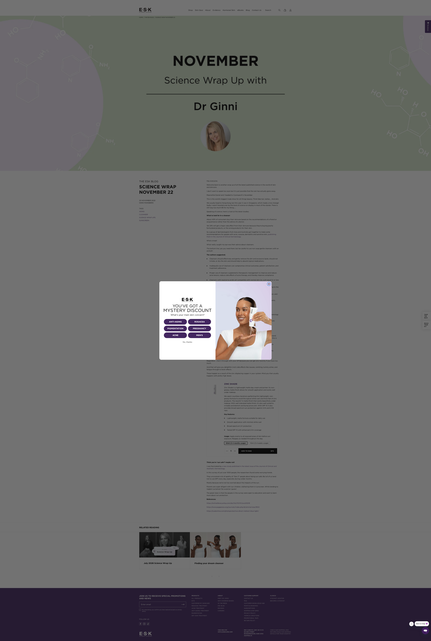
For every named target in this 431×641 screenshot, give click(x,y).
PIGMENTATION (175, 328)
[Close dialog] (269, 284)
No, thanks (187, 342)
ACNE (175, 335)
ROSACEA (199, 321)
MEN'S (199, 335)
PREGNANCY (199, 328)
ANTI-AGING (175, 321)
